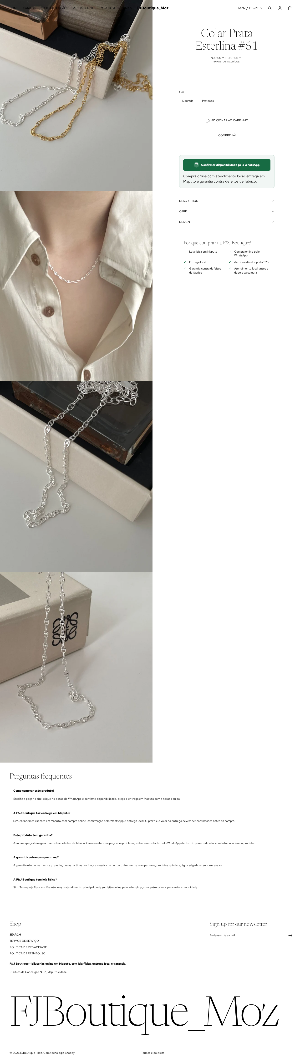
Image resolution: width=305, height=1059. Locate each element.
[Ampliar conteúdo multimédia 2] (76, 286)
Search (15, 935)
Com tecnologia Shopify (59, 1053)
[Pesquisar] (269, 8)
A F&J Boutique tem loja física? (35, 879)
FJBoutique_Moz (31, 1053)
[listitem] (128, 8)
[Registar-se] (290, 936)
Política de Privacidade (28, 947)
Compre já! (227, 135)
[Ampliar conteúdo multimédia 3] (76, 476)
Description (188, 201)
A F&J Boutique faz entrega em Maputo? (41, 813)
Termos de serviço (24, 941)
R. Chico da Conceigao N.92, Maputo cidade (38, 972)
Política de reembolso (28, 953)
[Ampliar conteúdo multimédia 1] (76, 95)
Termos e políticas (152, 1053)
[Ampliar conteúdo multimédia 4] (76, 667)
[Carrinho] (290, 8)
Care (183, 211)
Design (184, 222)
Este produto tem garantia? (32, 835)
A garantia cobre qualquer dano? (36, 857)
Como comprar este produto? (33, 791)
